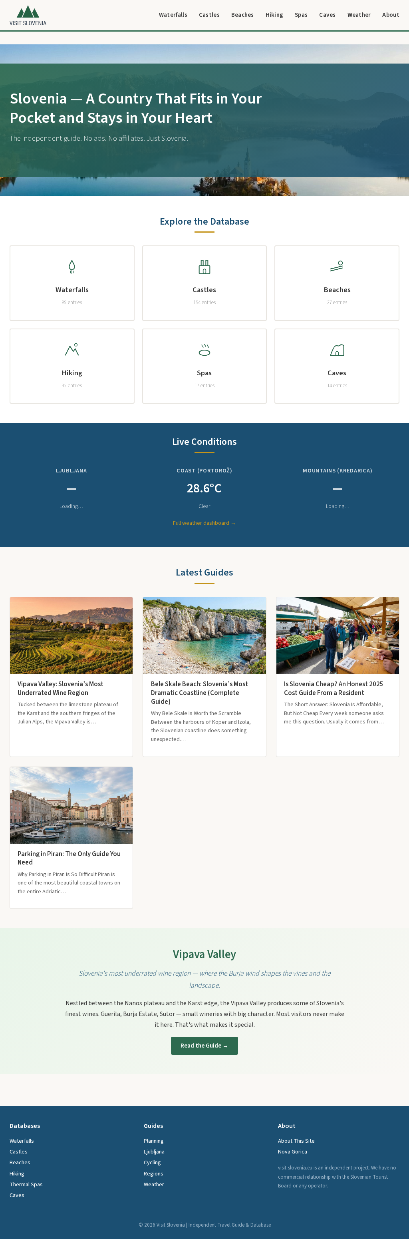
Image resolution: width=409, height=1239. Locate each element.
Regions (153, 1173)
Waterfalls (173, 14)
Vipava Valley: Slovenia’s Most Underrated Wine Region (60, 688)
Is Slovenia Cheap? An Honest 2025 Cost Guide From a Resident (333, 688)
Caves (327, 14)
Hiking (275, 14)
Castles (209, 14)
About (390, 14)
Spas (301, 14)
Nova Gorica (292, 1151)
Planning (154, 1141)
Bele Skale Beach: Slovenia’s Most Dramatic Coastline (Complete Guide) (199, 693)
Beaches (242, 14)
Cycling (152, 1162)
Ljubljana (154, 1151)
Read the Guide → (204, 1045)
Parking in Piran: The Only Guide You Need (69, 858)
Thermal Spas (26, 1184)
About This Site (296, 1141)
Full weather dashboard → (204, 523)
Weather (359, 14)
